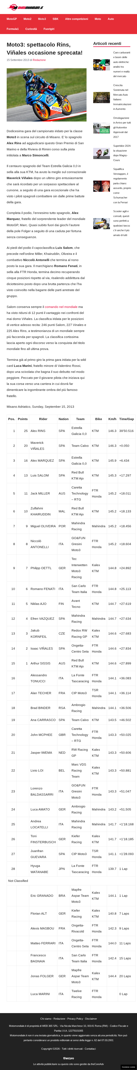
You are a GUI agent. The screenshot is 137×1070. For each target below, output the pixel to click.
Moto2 (27, 19)
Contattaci (90, 1048)
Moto (98, 19)
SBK (55, 19)
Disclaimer (91, 1018)
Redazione (59, 1018)
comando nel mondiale (61, 307)
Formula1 (13, 29)
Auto (111, 19)
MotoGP (12, 19)
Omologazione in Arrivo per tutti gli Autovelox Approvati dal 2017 (122, 127)
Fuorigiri (49, 29)
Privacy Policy (75, 1018)
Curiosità (31, 29)
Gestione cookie (128, 1067)
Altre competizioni (76, 19)
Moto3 (42, 19)
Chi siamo (45, 1018)
